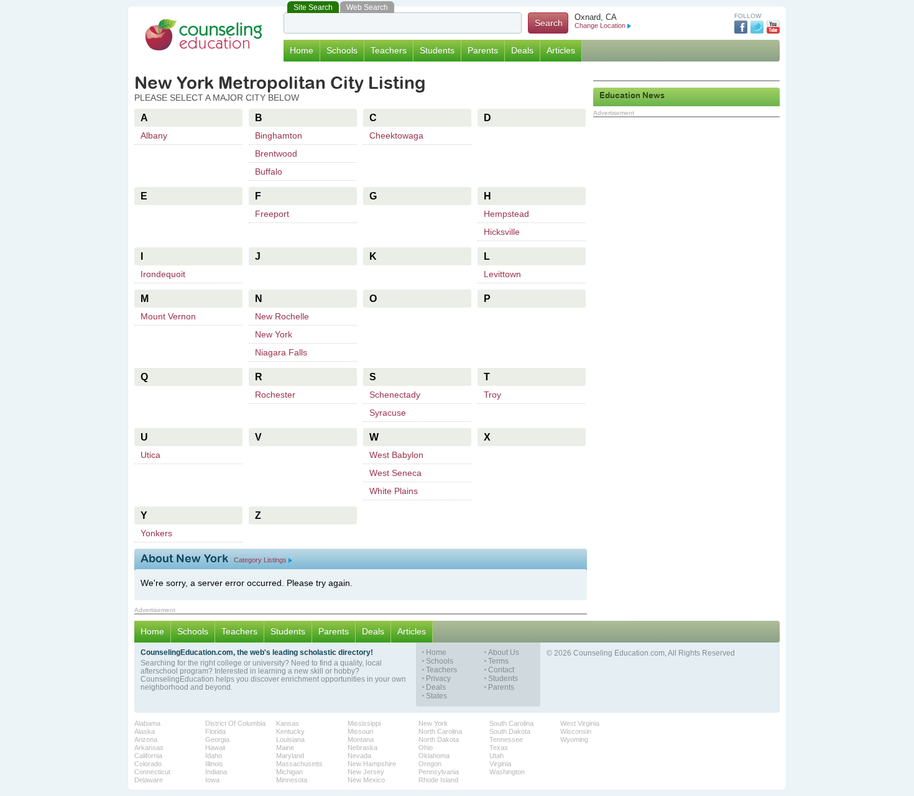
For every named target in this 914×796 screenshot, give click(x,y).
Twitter (757, 27)
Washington (507, 771)
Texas (498, 747)
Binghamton (278, 135)
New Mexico (366, 780)
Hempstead (506, 214)
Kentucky (290, 731)
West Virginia (579, 723)
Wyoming (574, 739)
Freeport (272, 214)
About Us (503, 653)
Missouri (360, 731)
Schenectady (394, 395)
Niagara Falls (281, 352)
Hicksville (502, 232)
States (436, 696)
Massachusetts (299, 763)
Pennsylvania (438, 771)
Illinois (214, 763)
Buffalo (268, 171)
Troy (492, 395)
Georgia (217, 739)
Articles (561, 50)
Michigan (289, 771)
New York (273, 334)
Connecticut (152, 771)
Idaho (213, 755)
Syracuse (387, 413)
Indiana (216, 771)
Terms (498, 661)
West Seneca (395, 473)
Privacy (438, 679)
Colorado (148, 763)
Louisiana (290, 739)
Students (437, 50)
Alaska (144, 731)
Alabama (147, 723)
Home (301, 50)
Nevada (359, 755)
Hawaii (215, 747)
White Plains (393, 491)
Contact (501, 670)
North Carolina (440, 731)
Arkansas (149, 747)
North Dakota (438, 739)
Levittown (502, 274)
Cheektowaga (396, 135)
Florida (215, 731)
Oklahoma (434, 755)
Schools (342, 50)
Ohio (425, 747)
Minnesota (291, 780)
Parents (483, 50)
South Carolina (511, 723)
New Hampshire (372, 763)
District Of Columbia (235, 723)
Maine (285, 747)
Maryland (290, 755)
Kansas (287, 723)
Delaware (148, 780)
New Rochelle (282, 316)
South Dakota (509, 731)
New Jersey (366, 771)
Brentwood (276, 153)
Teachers (389, 50)
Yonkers (156, 533)
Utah (496, 755)
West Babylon (396, 455)
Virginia (500, 763)
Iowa (212, 780)
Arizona (145, 739)
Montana (361, 739)
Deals (522, 50)
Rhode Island (438, 780)
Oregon (429, 763)
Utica (150, 455)
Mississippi (364, 723)
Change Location (600, 25)
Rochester (275, 395)
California (148, 755)
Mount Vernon (168, 316)
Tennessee (506, 739)
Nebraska (362, 747)
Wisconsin (575, 731)
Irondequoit (163, 274)
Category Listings (260, 560)
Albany (154, 135)
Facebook (740, 27)
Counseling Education (204, 35)
